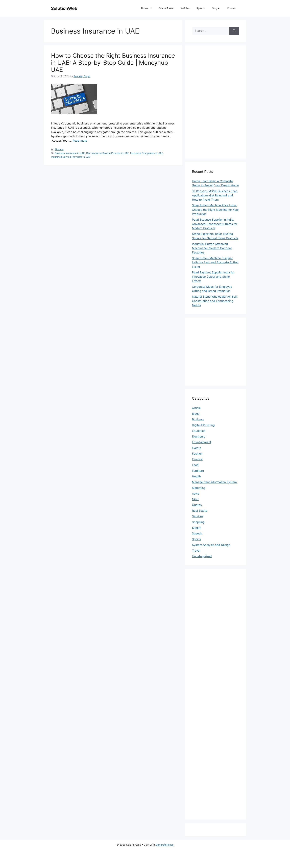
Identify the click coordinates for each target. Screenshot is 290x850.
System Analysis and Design (211, 545)
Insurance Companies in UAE (146, 153)
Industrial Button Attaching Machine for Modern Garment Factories (212, 248)
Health (196, 476)
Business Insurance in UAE (70, 153)
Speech (200, 8)
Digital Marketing (203, 425)
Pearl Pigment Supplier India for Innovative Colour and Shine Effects (213, 277)
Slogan (216, 8)
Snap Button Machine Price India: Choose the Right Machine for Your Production (215, 210)
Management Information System (214, 482)
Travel (196, 550)
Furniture (198, 470)
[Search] (234, 31)
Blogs (195, 413)
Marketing (198, 488)
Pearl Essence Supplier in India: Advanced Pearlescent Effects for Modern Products (214, 224)
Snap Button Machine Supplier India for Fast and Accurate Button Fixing (215, 262)
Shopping (198, 522)
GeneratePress (165, 844)
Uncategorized (202, 556)
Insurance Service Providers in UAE (70, 156)
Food (195, 465)
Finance (59, 149)
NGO (195, 499)
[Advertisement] (215, 102)
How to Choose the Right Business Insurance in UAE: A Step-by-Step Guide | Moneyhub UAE (113, 62)
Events (196, 448)
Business (198, 419)
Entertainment (201, 442)
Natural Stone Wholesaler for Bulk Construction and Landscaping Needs (214, 301)
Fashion (197, 453)
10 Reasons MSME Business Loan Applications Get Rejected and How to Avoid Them (214, 195)
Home (144, 8)
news (195, 493)
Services (197, 516)
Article (196, 408)
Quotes (231, 8)
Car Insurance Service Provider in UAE (107, 153)
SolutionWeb (64, 8)
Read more (79, 140)
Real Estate (199, 510)
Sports (196, 539)
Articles (185, 8)
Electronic (198, 436)
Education (198, 430)
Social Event (166, 8)
